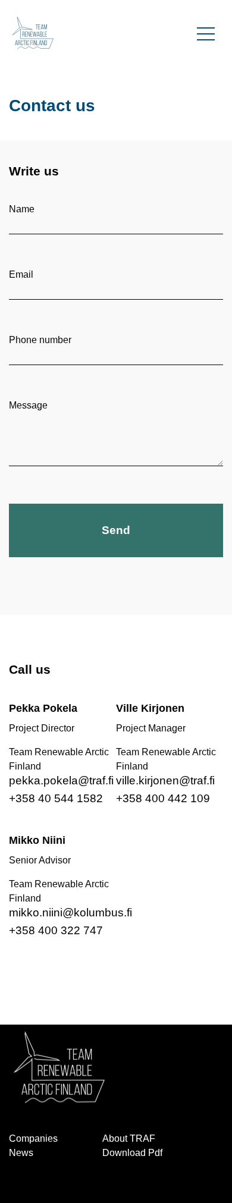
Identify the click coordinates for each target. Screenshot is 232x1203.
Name (22, 209)
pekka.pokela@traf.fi (61, 780)
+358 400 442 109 (163, 798)
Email (21, 274)
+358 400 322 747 (56, 930)
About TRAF (128, 1138)
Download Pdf (132, 1153)
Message (28, 405)
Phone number (40, 340)
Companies (33, 1138)
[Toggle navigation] (205, 33)
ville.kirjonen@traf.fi (165, 780)
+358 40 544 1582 (56, 798)
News (21, 1153)
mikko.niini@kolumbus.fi (70, 912)
